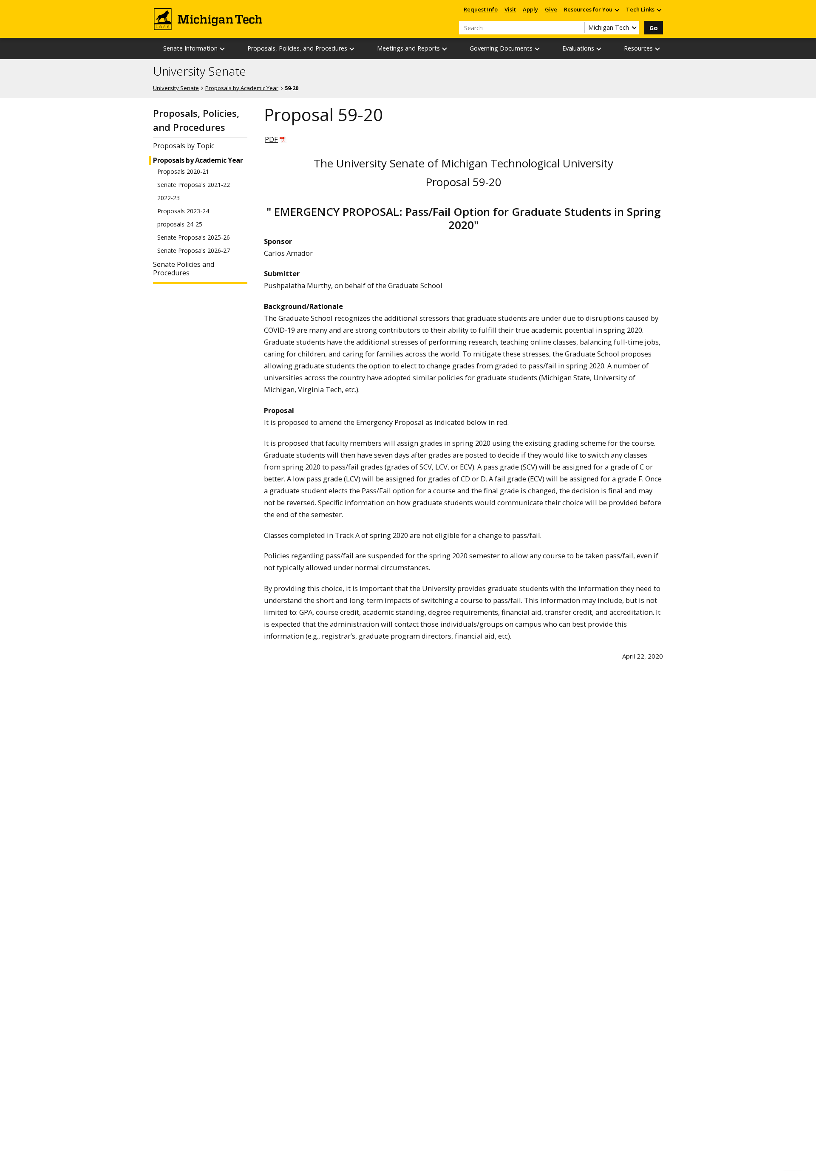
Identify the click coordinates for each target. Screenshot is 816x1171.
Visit (510, 9)
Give (551, 9)
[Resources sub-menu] (657, 48)
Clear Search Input (578, 27)
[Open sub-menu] (616, 9)
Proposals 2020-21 (183, 171)
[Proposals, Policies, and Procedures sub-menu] (352, 48)
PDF (271, 139)
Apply (530, 9)
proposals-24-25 (179, 224)
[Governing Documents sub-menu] (537, 48)
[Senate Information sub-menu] (222, 48)
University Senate (199, 71)
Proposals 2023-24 (183, 211)
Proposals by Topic (183, 145)
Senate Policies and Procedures (183, 269)
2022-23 (168, 198)
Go (653, 28)
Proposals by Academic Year (241, 88)
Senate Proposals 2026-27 (193, 251)
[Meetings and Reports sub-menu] (445, 48)
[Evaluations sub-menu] (599, 48)
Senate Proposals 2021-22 (193, 185)
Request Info (481, 9)
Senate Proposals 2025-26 (193, 237)
